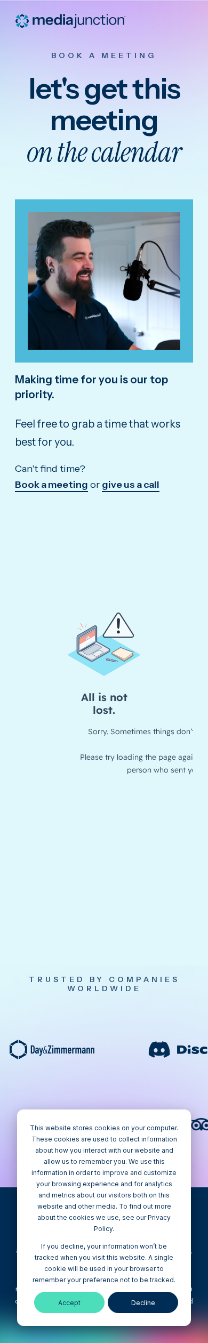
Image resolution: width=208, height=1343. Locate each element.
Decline (143, 1303)
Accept (69, 1303)
